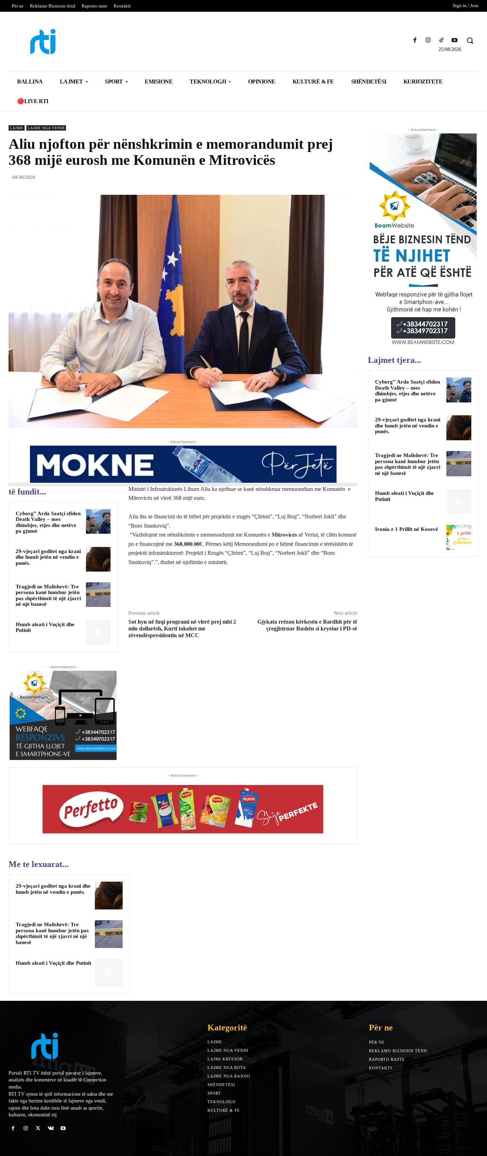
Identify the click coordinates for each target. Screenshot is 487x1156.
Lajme (16, 128)
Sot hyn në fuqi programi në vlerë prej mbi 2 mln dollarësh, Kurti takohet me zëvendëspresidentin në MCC (182, 628)
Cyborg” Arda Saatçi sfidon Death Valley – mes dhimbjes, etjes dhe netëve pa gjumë (48, 522)
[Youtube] (455, 40)
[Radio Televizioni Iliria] (66, 41)
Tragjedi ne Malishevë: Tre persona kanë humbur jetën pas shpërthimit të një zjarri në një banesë (48, 595)
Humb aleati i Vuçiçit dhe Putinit (53, 963)
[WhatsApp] (350, 177)
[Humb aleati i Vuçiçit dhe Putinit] (98, 632)
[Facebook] (415, 40)
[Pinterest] (334, 177)
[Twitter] (317, 177)
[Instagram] (428, 40)
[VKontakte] (50, 1128)
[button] (469, 40)
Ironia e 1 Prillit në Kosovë (406, 529)
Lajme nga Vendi (46, 128)
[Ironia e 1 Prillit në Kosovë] (458, 537)
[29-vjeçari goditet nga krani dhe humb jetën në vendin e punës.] (98, 559)
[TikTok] (441, 40)
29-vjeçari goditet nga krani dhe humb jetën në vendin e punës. (48, 557)
